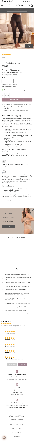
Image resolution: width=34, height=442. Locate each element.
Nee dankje (8, 228)
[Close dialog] (33, 210)
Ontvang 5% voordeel (8, 226)
